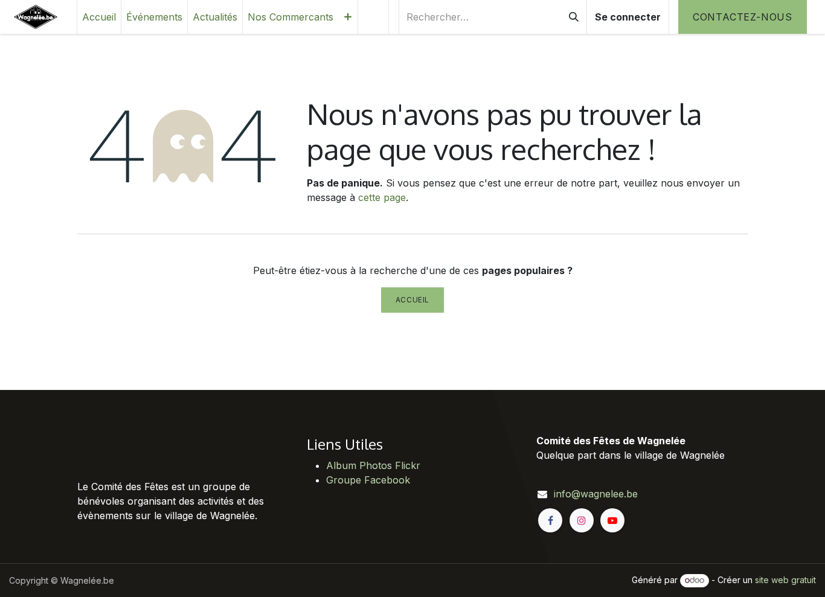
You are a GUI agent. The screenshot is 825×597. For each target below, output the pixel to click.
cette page (382, 197)
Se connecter (628, 17)
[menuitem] (99, 17)
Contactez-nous (742, 17)
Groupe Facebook (368, 480)
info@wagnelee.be (596, 494)
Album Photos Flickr (373, 465)
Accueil (412, 299)
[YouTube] (612, 520)
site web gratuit (785, 580)
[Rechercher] (573, 17)
